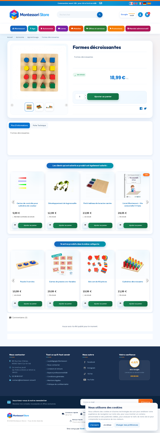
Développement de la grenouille (62, 203)
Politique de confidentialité (57, 384)
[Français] (131, 3)
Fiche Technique (39, 125)
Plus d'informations (19, 125)
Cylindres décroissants (132, 282)
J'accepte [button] (94, 425)
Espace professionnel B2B (57, 373)
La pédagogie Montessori (57, 361)
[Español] (149, 3)
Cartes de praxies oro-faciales (62, 282)
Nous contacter (53, 365)
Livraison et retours (55, 369)
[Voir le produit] (15, 225)
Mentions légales (54, 380)
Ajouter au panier (103, 96)
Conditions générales (55, 376)
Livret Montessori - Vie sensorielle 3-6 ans (133, 204)
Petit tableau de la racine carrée (98, 203)
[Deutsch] (144, 3)
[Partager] (141, 108)
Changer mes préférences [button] (127, 425)
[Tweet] (145, 108)
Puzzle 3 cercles (27, 282)
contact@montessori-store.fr (24, 380)
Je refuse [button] (107, 425)
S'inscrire (145, 402)
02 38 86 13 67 (17, 376)
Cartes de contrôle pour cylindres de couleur (27, 204)
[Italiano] (140, 3)
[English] (135, 3)
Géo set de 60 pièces (97, 282)
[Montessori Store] (29, 15)
